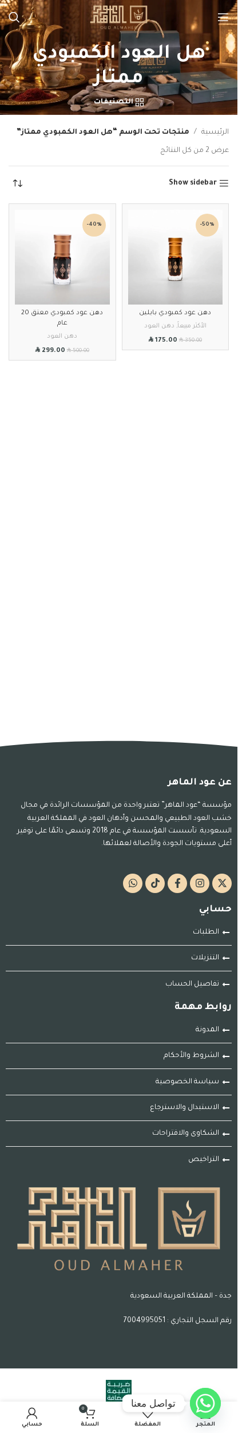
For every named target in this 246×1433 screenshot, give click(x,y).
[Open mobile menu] (223, 17)
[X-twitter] (222, 883)
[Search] (14, 17)
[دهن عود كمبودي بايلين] (175, 257)
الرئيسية (215, 133)
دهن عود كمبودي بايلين (175, 313)
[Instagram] (199, 883)
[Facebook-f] (177, 883)
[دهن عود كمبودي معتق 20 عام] (62, 257)
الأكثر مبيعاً (192, 326)
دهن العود (159, 326)
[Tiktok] (155, 883)
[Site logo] (119, 18)
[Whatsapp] (132, 883)
